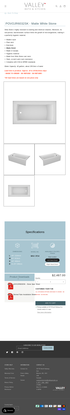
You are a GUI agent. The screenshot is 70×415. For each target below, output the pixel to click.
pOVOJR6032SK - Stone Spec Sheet (27, 284)
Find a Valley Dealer (25, 374)
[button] (5, 6)
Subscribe (48, 348)
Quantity (37, 278)
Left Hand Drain (52, 260)
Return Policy (9, 382)
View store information (44, 312)
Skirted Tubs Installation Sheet (24, 294)
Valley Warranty (9, 368)
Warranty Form (9, 373)
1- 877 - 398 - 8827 (42, 382)
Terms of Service (10, 378)
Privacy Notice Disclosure (9, 388)
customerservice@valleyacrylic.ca (47, 380)
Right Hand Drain (52, 264)
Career (23, 380)
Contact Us (24, 368)
